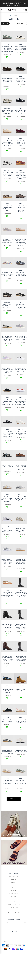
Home (11, 15)
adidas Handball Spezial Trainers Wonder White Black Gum (7, 338)
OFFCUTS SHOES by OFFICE (18, 941)
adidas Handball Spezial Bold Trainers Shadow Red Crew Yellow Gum (21, 175)
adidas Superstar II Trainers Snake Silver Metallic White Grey (7, 561)
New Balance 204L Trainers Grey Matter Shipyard (7, 240)
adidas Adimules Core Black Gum (7, 720)
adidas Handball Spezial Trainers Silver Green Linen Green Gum (20, 783)
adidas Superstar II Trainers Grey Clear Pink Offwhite (21, 337)
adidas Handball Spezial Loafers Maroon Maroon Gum (21, 143)
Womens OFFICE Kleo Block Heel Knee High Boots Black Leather (21, 658)
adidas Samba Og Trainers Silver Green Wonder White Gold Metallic (7, 49)
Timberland (21, 685)
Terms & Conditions (13, 893)
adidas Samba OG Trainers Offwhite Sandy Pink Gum (20, 721)
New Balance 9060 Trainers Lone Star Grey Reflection (21, 498)
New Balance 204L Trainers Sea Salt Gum (20, 433)
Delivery (13, 882)
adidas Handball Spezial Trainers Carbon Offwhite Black (21, 307)
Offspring (14, 910)
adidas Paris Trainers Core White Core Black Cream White (20, 48)
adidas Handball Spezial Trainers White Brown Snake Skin (7, 208)
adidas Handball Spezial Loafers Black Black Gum (21, 80)
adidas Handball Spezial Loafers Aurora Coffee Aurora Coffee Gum (7, 81)
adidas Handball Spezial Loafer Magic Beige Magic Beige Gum (7, 143)
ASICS (7, 462)
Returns (13, 885)
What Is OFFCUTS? (13, 876)
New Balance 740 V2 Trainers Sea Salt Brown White (7, 112)
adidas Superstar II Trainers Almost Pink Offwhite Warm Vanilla (7, 370)
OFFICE (7, 429)
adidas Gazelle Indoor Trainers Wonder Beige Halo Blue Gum (7, 499)
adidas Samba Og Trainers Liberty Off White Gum (7, 274)
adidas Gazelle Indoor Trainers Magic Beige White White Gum (7, 595)
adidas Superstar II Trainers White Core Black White (21, 369)
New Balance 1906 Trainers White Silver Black (7, 174)
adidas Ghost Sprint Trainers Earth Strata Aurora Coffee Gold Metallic (21, 209)
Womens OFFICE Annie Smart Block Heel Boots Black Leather (7, 626)
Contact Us (13, 879)
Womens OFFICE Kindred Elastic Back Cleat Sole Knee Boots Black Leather (21, 595)
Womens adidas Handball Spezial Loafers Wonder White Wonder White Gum (21, 562)
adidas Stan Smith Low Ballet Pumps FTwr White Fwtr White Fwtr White (20, 402)
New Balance (7, 108)
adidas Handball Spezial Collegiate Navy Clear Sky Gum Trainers (7, 690)
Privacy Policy (13, 890)
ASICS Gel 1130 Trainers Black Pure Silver (7, 466)
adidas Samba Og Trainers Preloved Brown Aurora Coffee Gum (20, 467)
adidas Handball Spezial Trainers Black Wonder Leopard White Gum (7, 402)
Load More (13, 798)
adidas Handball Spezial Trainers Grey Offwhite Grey (7, 751)
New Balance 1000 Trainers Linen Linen (21, 750)
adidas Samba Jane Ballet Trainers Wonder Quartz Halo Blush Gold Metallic (21, 242)
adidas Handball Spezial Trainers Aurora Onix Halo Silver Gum (20, 275)
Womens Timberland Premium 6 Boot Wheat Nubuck (20, 689)
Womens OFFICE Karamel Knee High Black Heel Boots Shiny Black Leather (21, 626)
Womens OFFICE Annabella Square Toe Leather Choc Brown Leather (7, 658)
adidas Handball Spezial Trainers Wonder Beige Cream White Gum (7, 783)
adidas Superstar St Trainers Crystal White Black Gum (7, 530)
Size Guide (13, 896)
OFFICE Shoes (14, 907)
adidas (7, 44)
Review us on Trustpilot (14, 912)
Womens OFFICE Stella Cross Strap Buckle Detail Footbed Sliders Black (7, 434)
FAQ (13, 887)
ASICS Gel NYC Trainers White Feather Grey (20, 530)
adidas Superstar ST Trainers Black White (21, 112)
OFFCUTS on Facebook (14, 904)
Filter (6, 23)
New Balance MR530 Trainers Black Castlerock (7, 306)
